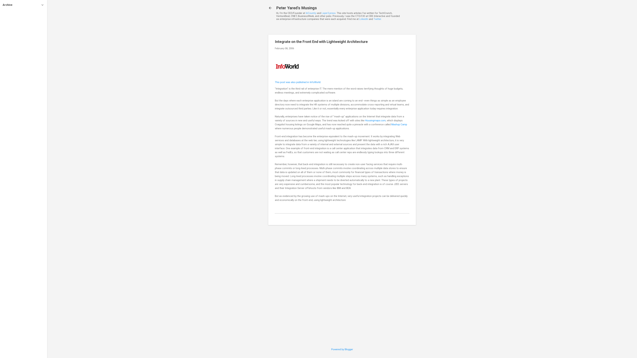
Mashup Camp (399, 124)
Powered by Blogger (342, 349)
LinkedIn (363, 19)
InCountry (311, 13)
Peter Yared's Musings (296, 8)
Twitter (377, 19)
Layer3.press (329, 13)
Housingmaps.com (375, 120)
